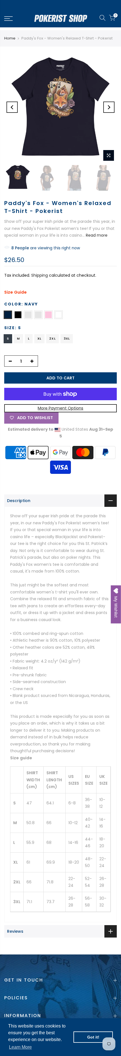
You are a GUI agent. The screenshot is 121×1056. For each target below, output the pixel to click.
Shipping (39, 275)
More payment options (60, 408)
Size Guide (15, 292)
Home (9, 38)
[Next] (109, 107)
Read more (96, 235)
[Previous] (12, 107)
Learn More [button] (20, 1047)
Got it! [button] (93, 1037)
